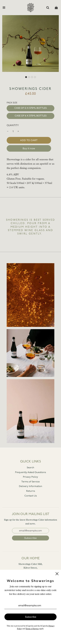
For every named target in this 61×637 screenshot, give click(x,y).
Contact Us (30, 496)
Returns (30, 491)
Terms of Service (30, 482)
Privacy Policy (30, 477)
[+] (18, 131)
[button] (26, 77)
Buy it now (29, 148)
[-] (8, 131)
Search (30, 467)
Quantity (13, 125)
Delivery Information (30, 486)
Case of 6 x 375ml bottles (30, 116)
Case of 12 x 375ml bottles (30, 108)
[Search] (47, 7)
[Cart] (56, 7)
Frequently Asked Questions (30, 472)
